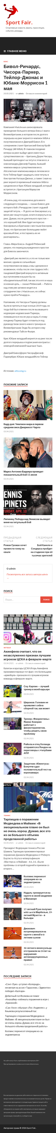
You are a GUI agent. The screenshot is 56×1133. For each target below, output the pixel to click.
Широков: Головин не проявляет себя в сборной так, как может (37, 705)
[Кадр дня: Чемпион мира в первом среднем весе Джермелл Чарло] (28, 420)
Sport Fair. (19, 22)
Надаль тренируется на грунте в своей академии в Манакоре (38, 895)
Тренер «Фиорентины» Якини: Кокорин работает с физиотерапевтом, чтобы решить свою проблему (37, 726)
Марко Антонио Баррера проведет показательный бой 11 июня (23, 473)
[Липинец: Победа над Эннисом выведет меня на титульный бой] (28, 515)
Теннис (7, 815)
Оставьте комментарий (36, 93)
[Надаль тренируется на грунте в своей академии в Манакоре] (13, 902)
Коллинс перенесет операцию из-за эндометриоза (35, 879)
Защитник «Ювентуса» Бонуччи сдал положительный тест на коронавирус (37, 768)
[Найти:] (28, 599)
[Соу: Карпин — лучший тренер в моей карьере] (13, 696)
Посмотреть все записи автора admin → (27, 576)
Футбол (7, 648)
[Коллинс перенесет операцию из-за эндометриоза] (13, 886)
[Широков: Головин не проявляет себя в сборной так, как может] (13, 712)
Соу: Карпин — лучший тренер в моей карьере (37, 688)
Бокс (6, 61)
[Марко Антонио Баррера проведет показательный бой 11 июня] (28, 468)
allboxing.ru (20, 370)
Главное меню (17, 51)
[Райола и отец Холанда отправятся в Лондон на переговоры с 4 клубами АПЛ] (13, 754)
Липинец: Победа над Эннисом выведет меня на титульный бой (27, 521)
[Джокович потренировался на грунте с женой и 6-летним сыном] (13, 938)
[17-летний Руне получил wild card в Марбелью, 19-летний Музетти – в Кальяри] (13, 919)
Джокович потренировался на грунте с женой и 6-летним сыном (35, 933)
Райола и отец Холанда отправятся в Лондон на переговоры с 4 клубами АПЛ (38, 748)
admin (21, 93)
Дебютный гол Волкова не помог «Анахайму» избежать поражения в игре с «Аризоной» (27, 999)
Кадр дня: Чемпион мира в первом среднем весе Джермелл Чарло (24, 426)
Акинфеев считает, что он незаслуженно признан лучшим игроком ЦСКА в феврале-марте (28, 655)
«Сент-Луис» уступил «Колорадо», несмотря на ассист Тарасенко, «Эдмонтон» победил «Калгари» (28, 987)
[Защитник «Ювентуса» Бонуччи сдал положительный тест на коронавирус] (13, 773)
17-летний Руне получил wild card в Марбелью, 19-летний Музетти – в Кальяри (38, 913)
